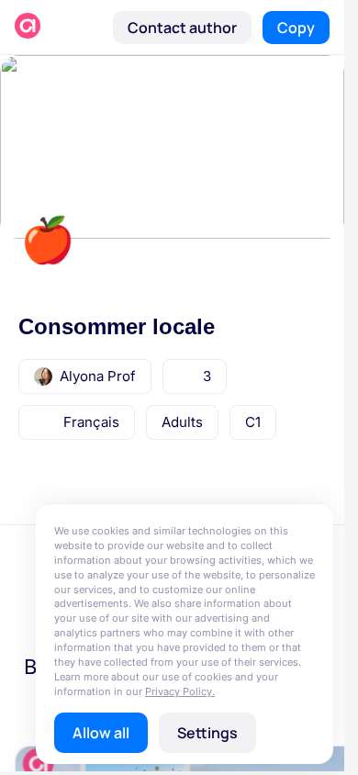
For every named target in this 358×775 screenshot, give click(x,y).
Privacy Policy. (180, 691)
